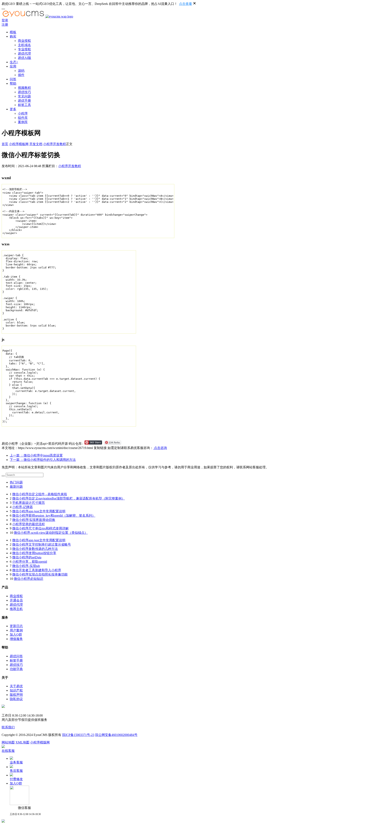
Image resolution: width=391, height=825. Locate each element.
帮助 (13, 83)
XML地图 (22, 742)
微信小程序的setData (26, 557)
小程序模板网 (19, 144)
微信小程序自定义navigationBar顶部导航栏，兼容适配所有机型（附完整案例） (68, 498)
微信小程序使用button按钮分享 (34, 553)
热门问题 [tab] (16, 482)
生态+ (14, 62)
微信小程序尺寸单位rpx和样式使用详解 (40, 528)
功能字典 (16, 669)
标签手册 (16, 660)
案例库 (23, 122)
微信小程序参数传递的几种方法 (35, 548)
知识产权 (16, 690)
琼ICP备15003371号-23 (78, 735)
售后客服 (16, 770)
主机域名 (24, 45)
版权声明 (16, 694)
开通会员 (16, 600)
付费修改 (16, 779)
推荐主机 (16, 609)
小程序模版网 (40, 742)
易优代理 (24, 53)
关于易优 (16, 686)
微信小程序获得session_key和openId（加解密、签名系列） (53, 515)
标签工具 (24, 105)
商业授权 (24, 40)
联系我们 (8, 727)
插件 (21, 75)
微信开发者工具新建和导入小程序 (36, 570)
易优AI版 (24, 58)
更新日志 (16, 626)
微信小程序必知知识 (28, 578)
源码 (21, 70)
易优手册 (24, 100)
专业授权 (24, 49)
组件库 (23, 117)
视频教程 (24, 87)
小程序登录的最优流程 (28, 524)
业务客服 (16, 762)
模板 (13, 32)
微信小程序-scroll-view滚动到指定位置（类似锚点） (51, 532)
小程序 (23, 113)
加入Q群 (16, 634)
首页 (5, 144)
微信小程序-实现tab (26, 566)
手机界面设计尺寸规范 (28, 502)
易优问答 (16, 656)
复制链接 (100, 448)
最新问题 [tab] (16, 486)
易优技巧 (24, 92)
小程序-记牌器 (22, 507)
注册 (5, 24)
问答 (13, 79)
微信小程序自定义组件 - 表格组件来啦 (39, 494)
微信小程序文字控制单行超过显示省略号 (41, 544)
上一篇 (36, 455)
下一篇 (43, 459)
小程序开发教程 (54, 144)
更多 (13, 109)
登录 (5, 20)
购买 (13, 36)
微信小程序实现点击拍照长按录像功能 (40, 574)
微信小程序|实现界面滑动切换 (33, 520)
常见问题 (24, 96)
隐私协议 (16, 699)
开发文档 (35, 144)
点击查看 (185, 4)
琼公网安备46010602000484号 (116, 735)
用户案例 (16, 630)
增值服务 (16, 639)
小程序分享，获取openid (29, 561)
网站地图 (8, 742)
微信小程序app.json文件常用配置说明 (38, 511)
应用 (13, 66)
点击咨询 (160, 448)
